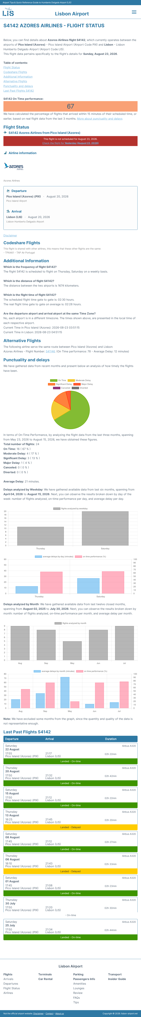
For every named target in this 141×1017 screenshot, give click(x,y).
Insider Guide (117, 979)
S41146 (50, 351)
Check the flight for (70, 143)
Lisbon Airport (72, 13)
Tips (76, 1002)
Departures (10, 983)
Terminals (45, 974)
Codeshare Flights (15, 72)
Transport (115, 974)
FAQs (76, 997)
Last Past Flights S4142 (18, 90)
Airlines (8, 993)
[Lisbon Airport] (8, 12)
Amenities (79, 983)
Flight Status (11, 67)
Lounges (78, 988)
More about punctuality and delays (99, 118)
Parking (78, 974)
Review (78, 993)
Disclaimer (38, 1013)
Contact (49, 1013)
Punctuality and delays (18, 86)
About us (59, 1013)
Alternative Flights (15, 81)
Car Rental (45, 979)
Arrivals (8, 979)
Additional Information (17, 76)
